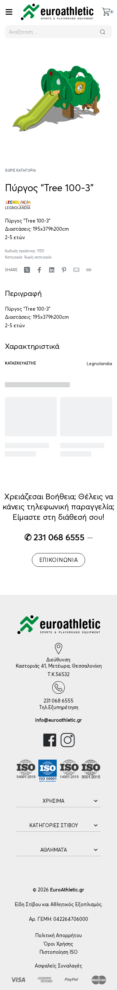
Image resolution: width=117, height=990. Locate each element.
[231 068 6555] (58, 687)
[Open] (9, 12)
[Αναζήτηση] (102, 31)
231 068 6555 (58, 701)
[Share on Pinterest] (64, 270)
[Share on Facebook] (39, 270)
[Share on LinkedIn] (52, 270)
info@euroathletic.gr (58, 720)
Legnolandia (99, 363)
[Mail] (76, 270)
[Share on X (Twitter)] (27, 270)
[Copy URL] (89, 270)
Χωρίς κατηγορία (20, 170)
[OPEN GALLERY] (58, 98)
